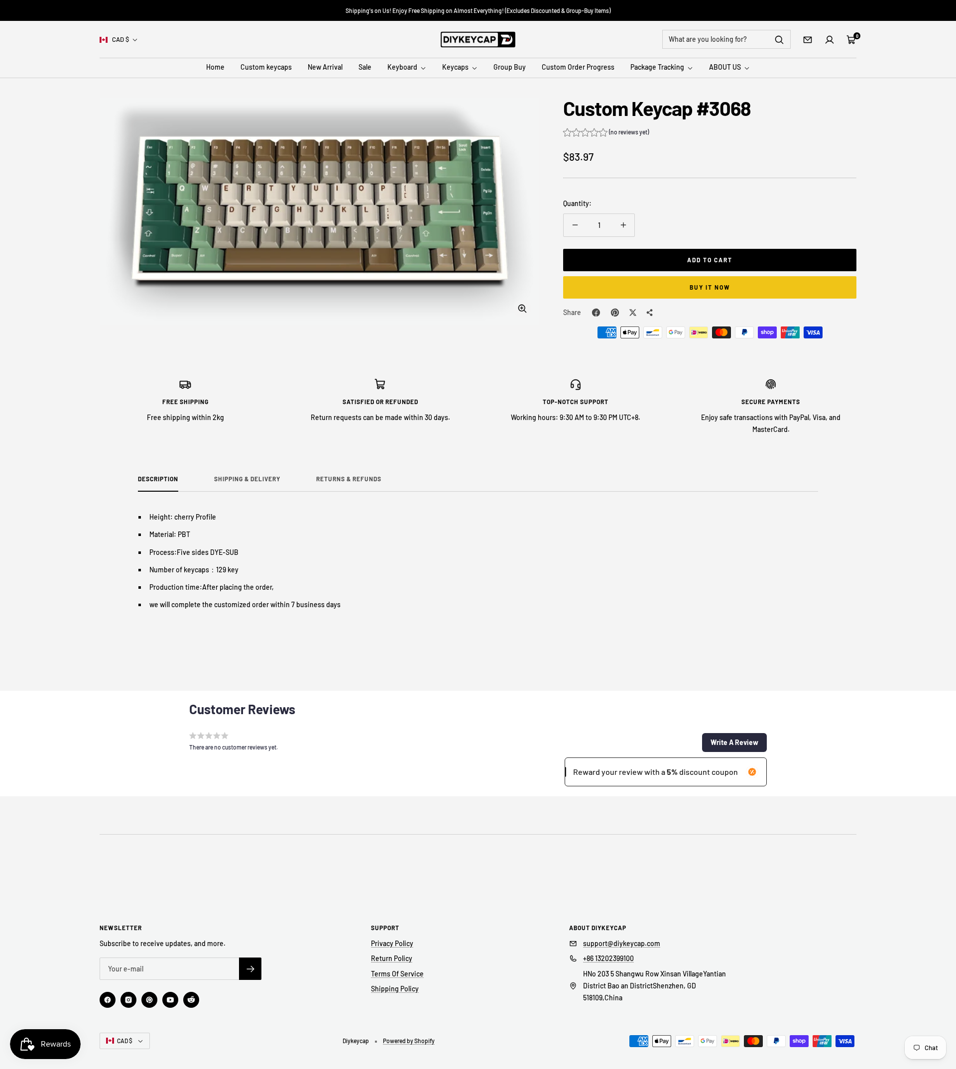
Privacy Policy (392, 943)
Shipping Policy (395, 988)
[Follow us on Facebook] (108, 1000)
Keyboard (403, 67)
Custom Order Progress (578, 67)
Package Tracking (658, 67)
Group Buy (509, 67)
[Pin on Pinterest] (615, 313)
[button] (606, 133)
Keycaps (456, 67)
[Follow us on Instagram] (128, 1000)
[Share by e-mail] (650, 313)
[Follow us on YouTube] (170, 1000)
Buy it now (710, 287)
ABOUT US (725, 67)
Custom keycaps (266, 67)
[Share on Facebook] (596, 313)
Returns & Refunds (348, 478)
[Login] (830, 40)
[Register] (250, 969)
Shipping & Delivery (247, 478)
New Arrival (325, 67)
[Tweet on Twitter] (633, 313)
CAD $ (120, 39)
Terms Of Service (397, 973)
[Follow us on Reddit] (191, 1000)
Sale (364, 67)
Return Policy (391, 958)
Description (158, 478)
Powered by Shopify (409, 1040)
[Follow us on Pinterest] (149, 1000)
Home (215, 67)
